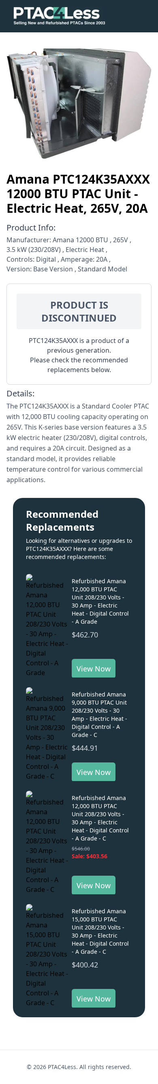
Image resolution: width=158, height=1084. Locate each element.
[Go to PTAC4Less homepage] (59, 16)
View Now (94, 668)
